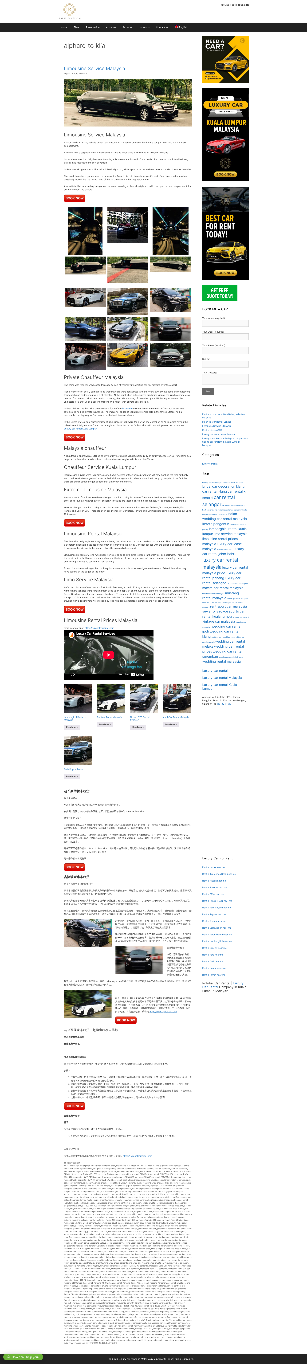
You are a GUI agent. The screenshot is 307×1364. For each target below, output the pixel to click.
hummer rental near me (218, 514)
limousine (127, 408)
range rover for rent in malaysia (106, 1303)
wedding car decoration (159, 1331)
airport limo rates (138, 1165)
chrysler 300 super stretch (139, 1206)
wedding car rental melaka (124, 1337)
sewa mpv (144, 1311)
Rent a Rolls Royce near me (216, 907)
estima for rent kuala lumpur (143, 1217)
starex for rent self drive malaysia (166, 1317)
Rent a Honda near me (214, 968)
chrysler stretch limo (143, 1211)
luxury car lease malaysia (75, 1260)
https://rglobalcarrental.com (99, 628)
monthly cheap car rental (88, 1274)
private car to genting (175, 1291)
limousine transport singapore (125, 1257)
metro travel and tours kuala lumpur (115, 1271)
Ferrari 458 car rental (134, 1220)
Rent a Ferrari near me (213, 974)
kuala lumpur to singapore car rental (145, 1237)
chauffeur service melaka (111, 1200)
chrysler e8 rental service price (165, 1206)
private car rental (120, 1291)
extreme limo (161, 1217)
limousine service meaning (122, 1254)
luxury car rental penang (177, 1260)
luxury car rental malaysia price (151, 1260)
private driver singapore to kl (158, 1294)
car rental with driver (155, 1194)
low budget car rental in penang (177, 1257)
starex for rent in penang (140, 1317)
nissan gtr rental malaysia (237, 599)
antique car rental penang (104, 1168)
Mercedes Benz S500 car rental (125, 1268)
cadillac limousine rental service (176, 1183)
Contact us (162, 27)
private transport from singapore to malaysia (102, 1300)
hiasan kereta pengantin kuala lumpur (134, 1223)
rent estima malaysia (92, 1306)
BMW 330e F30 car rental (94, 1174)
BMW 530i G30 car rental (171, 1174)
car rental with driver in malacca (88, 1197)
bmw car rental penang (114, 1177)
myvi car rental (126, 1277)
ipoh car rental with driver (84, 1228)
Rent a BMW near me (213, 894)
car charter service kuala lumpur (78, 1185)
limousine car (145, 1246)
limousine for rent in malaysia (77, 1248)
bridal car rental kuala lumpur (113, 1183)
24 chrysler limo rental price (103, 1165)
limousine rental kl (72, 1251)
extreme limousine (176, 1217)
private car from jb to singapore (116, 1286)
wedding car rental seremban (77, 1340)
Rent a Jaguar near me (214, 914)
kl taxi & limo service (93, 1234)
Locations (144, 27)
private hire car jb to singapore (97, 1297)
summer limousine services (87, 1320)
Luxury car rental (215, 671)
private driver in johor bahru (133, 1294)
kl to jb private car (130, 1234)
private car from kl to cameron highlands (148, 1286)
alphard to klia (86, 1168)
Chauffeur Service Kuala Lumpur (84, 1200)
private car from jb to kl (91, 1286)
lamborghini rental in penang (151, 1240)
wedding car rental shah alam (231, 657)
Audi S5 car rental (162, 1168)
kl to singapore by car (147, 1234)
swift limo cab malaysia (123, 1320)
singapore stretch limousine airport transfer (148, 1314)
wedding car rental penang (149, 1337)
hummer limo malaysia (111, 1226)
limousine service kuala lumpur (95, 1254)
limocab (118, 1246)
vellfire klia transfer (176, 1326)
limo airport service (117, 1243)
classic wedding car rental (165, 1211)
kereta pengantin (155, 1231)
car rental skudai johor (122, 1194)
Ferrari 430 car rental (115, 1220)
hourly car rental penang (89, 1226)
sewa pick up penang (159, 1311)
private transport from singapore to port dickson (144, 1300)
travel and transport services (172, 1323)
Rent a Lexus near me (213, 867)
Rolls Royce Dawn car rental (136, 1306)
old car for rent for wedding (213, 602)
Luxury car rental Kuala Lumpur (80, 428)
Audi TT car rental (179, 1168)
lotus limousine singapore (150, 1257)
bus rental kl (132, 1183)
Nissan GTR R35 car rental (85, 1280)
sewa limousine (132, 1311)
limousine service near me (169, 1254)
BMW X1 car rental (78, 1180)
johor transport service (97, 1231)
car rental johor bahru (121, 1188)
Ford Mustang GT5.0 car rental (83, 1223)
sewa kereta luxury (116, 1311)
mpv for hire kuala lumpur (111, 1274)
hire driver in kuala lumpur (163, 1223)
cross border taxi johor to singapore (101, 1214)
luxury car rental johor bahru (99, 1260)
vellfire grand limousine (156, 1326)
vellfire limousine (76, 1328)
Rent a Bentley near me (214, 948)
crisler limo (80, 1214)
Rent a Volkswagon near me (216, 927)
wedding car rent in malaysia (126, 1334)
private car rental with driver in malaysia (147, 1291)
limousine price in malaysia (178, 1248)
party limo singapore (107, 1280)
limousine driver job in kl (162, 1246)
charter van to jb (162, 1197)
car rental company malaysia (145, 1185)
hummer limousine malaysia (151, 1226)
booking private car (151, 1180)
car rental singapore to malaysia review (136, 1191)
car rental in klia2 (80, 1188)
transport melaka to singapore (146, 1323)
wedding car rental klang (75, 1337)
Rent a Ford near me (212, 954)
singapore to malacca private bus (86, 1317)
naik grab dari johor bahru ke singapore (151, 1277)
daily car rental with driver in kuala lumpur (136, 1214)
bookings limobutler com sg (173, 1180)
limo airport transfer (135, 1243)
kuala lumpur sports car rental (115, 1237)
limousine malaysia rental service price (133, 1248)
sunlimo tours (106, 1320)
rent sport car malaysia (112, 1306)
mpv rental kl (129, 1274)
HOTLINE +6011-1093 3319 (234, 5)
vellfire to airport (114, 1328)
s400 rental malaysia (140, 1308)
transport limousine (123, 1323)
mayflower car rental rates (108, 1266)
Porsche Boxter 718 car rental (136, 1283)
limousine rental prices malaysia (138, 1251)
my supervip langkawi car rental (86, 1277)
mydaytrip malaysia (110, 1277)
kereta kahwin (114, 1231)
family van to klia (97, 1220)
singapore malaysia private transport (112, 1314)
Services (127, 27)
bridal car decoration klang (223, 486)
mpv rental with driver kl (146, 1274)
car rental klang (214, 491)
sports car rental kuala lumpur (115, 1317)
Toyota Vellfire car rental (180, 1320)
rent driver (77, 1306)
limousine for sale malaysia (103, 1248)
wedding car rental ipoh (175, 1334)
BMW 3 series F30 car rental (178, 1171)
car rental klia (169, 1188)
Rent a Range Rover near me (217, 900)
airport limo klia (123, 1165)
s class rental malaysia (120, 1308)
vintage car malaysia (162, 1328)
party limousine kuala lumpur (129, 1280)
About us (111, 27)
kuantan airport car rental (173, 1237)
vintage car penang (181, 1328)
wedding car (118, 1331)
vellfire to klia (128, 1328)
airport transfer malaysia (170, 1165)
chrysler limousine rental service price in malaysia (86, 1211)
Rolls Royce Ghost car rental (162, 1306)
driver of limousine (81, 1217)
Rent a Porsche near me (214, 887)
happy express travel (107, 1223)
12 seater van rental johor (78, 1165)
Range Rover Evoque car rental (78, 1303)
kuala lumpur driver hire (91, 1237)
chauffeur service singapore (159, 1200)
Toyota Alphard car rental (157, 1320)
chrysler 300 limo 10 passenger (92, 1206)
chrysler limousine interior (118, 1208)
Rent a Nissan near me (214, 880)
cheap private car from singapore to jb (159, 1203)
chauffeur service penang (134, 1200)
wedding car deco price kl (136, 1331)
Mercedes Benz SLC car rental (153, 1268)
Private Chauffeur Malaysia (76, 1294)
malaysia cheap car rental (116, 1263)
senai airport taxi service (75, 1311)
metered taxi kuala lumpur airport (84, 1271)
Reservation (93, 27)
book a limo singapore (132, 1180)
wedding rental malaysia (161, 1340)
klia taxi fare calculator (168, 1234)
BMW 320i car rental (73, 1174)
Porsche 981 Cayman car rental (108, 1283)
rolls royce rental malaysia (97, 1308)
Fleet (77, 27)
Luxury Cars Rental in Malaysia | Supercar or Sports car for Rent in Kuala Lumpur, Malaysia (225, 441)
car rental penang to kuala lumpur (85, 1191)
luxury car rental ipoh (225, 549)
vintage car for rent (143, 1328)
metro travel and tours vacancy (146, 1271)
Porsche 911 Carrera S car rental (78, 1283)
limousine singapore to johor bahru (96, 1257)
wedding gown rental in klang (136, 1340)
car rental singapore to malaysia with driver (92, 1194)
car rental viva (139, 1194)
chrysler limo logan (97, 1208)
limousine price (158, 1248)
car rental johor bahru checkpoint (147, 1188)
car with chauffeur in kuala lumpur (118, 1197)
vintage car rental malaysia (100, 1331)
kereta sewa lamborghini (174, 1231)
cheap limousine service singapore (91, 1203)
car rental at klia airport (121, 1185)
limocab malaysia (130, 1246)
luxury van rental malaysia (237, 584)
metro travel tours (169, 1271)
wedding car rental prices (173, 1337)
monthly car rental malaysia (213, 594)
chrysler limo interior (79, 1208)
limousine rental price (113, 1251)
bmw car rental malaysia (233, 483)
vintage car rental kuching (75, 1331)
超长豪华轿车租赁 (109, 1343)
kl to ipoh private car (112, 1234)
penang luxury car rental (177, 1280)
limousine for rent (181, 1246)
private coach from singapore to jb (104, 1294)
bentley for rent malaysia (128, 1171)
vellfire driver (139, 1326)
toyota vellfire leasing (73, 1323)
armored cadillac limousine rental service (135, 1168)
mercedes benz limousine (99, 1268)
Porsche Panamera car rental (163, 1283)
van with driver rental (123, 1326)
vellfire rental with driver (95, 1328)
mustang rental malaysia (169, 1274)
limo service (150, 1243)
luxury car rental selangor (75, 1263)
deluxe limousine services (167, 1214)
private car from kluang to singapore (143, 1288)
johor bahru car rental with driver (171, 1228)
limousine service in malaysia (167, 1251)
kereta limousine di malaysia (134, 1231)
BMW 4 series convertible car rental (123, 1174)
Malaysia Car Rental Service (216, 421)
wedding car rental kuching (222, 637)
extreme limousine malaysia (76, 1220)
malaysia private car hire (157, 1263)
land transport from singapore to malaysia (89, 1243)
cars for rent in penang (144, 1197)
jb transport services (147, 1228)
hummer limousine (130, 1226)
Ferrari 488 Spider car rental (157, 1220)
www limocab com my (79, 1343)
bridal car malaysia (91, 1183)
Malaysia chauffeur (95, 1263)
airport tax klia (152, 1165)
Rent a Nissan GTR (212, 430)
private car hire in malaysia (85, 1291)
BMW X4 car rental (95, 1180)
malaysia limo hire (137, 1263)
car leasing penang (101, 1185)
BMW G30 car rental (134, 1177)
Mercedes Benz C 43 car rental (134, 1266)
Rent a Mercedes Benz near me (219, 874)
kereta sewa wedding (73, 1234)
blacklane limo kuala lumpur (152, 1171)
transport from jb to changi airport (99, 1323)
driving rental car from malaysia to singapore (110, 1217)
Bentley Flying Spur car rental (103, 1171)
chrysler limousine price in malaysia (172, 1208)
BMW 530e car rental (149, 1174)
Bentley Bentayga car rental (76, 1171)
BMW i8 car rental (152, 1177)
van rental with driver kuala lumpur (97, 1326)
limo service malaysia (165, 1243)
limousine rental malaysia (92, 1251)
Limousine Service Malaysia (94, 68)
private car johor (105, 1291)
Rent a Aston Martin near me (217, 934)
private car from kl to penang (85, 1288)
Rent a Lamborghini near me (217, 941)
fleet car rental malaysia (212, 510)
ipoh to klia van (103, 1228)
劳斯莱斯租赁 (95, 1343)
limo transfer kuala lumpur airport (99, 1246)
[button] (23, 1357)
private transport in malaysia (178, 1300)
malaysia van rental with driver (81, 1266)
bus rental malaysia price (150, 1183)
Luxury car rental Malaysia (222, 678)
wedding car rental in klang (152, 1334)
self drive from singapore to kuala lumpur (169, 1308)
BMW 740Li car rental (93, 1177)
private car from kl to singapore (112, 1288)
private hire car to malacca (124, 1297)
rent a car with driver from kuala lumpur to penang (143, 1303)
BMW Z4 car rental (113, 1180)
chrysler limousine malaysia (142, 1208)
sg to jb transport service (84, 1314)
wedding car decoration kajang (99, 1334)
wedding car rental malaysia (99, 1337)
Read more (72, 727)
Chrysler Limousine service (121, 1211)
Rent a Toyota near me (214, 921)
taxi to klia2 (140, 1320)
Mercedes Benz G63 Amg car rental (165, 1266)
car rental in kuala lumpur (100, 1188)
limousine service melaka (146, 1254)
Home (64, 27)
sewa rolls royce (177, 1311)
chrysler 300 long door (116, 1206)
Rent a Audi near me (212, 961)
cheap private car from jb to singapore (125, 1203)
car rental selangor (109, 1191)
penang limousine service (154, 1280)
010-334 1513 (224, 703)
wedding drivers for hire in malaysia (106, 1340)
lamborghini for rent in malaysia (124, 1240)
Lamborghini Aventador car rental (94, 1240)
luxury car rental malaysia (124, 1260)
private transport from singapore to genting (156, 1297)
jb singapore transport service (124, 1228)
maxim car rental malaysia (223, 588)
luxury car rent (73, 1163)
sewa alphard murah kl (97, 1311)
